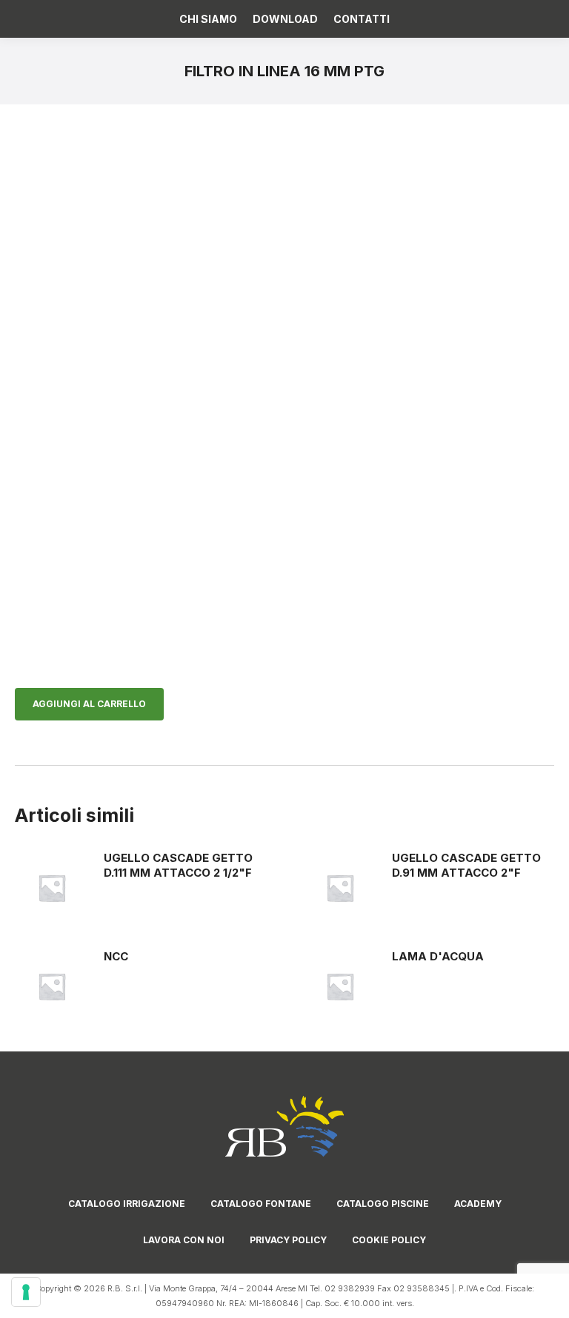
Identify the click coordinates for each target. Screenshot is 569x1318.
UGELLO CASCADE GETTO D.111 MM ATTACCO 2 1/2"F (178, 865)
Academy (478, 1203)
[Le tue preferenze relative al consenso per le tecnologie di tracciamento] (26, 1292)
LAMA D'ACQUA (438, 956)
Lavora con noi (183, 1239)
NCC (116, 956)
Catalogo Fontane (260, 1203)
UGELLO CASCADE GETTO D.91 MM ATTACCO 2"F (466, 865)
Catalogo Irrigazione (126, 1203)
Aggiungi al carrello (89, 703)
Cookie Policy (389, 1239)
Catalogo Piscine (382, 1203)
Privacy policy (288, 1239)
